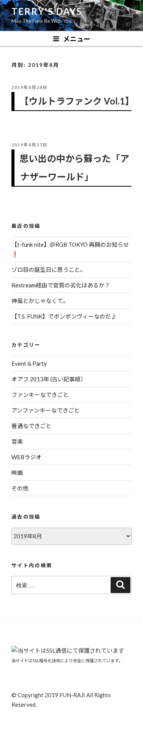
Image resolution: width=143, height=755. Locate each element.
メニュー (76, 39)
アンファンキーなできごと (45, 410)
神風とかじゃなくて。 (40, 300)
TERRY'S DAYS (46, 11)
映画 (17, 472)
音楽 (17, 441)
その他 (20, 488)
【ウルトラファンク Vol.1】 (76, 100)
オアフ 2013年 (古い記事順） (48, 379)
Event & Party (29, 363)
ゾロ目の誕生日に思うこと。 (48, 269)
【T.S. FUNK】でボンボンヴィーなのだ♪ (64, 316)
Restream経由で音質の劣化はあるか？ (60, 285)
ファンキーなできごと (40, 394)
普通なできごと (31, 425)
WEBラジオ (26, 457)
